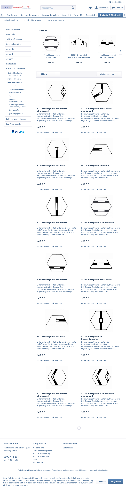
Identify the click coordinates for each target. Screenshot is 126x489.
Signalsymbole (14, 96)
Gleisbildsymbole (15, 82)
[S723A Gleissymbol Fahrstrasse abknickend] (57, 377)
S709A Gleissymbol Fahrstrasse (52, 279)
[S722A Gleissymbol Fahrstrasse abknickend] (57, 92)
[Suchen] (73, 7)
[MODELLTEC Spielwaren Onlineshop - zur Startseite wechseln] (16, 8)
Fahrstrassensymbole (16, 89)
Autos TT (9, 59)
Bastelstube (11, 64)
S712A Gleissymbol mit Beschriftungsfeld (92, 337)
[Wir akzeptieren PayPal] (18, 131)
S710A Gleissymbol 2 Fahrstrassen (51, 56)
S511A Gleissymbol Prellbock (95, 165)
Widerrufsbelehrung (41, 454)
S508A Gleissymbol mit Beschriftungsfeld (107, 56)
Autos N (9, 54)
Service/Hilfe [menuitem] (116, 2)
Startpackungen (14, 79)
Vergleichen (44, 132)
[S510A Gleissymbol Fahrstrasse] (101, 263)
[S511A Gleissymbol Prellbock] (101, 149)
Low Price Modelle (13, 124)
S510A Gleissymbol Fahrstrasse (96, 279)
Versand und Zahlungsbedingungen (42, 449)
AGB (35, 459)
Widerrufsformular (41, 456)
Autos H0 (10, 49)
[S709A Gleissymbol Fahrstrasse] (57, 263)
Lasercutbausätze (13, 44)
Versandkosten (57, 470)
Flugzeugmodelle (13, 29)
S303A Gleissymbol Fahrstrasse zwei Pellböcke (79, 56)
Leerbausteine (14, 86)
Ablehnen (101, 481)
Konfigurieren (115, 481)
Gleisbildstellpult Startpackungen (15, 74)
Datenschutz (68, 448)
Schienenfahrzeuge (14, 39)
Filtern (44, 74)
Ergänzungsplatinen (16, 113)
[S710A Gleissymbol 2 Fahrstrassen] (51, 44)
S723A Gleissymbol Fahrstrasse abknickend (52, 394)
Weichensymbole (15, 92)
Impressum (38, 462)
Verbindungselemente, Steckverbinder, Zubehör (17, 106)
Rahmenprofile (14, 110)
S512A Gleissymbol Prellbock (51, 336)
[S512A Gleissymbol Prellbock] (57, 320)
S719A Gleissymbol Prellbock (51, 165)
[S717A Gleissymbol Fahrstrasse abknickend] (101, 92)
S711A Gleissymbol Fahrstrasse (52, 222)
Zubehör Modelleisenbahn (17, 119)
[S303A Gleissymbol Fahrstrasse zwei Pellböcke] (79, 44)
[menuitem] (58, 7)
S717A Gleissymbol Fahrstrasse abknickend (96, 109)
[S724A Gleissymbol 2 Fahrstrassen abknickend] (101, 377)
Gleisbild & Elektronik (15, 69)
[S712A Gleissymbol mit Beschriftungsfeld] (101, 320)
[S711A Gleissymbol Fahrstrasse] (57, 206)
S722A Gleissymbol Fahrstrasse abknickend (52, 109)
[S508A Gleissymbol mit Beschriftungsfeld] (107, 44)
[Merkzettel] (90, 7)
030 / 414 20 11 (12, 456)
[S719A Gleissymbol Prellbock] (57, 149)
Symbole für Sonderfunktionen (15, 100)
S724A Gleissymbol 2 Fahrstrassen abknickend (97, 394)
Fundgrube (10, 34)
